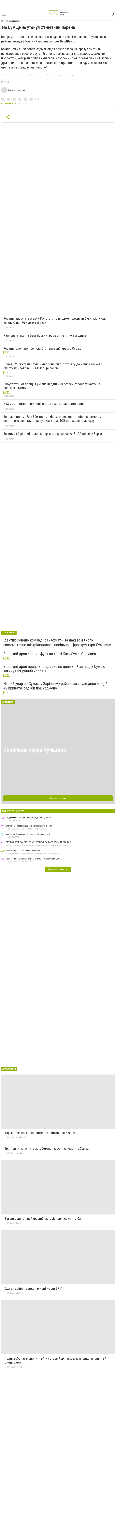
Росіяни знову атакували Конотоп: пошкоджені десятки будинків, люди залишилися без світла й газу (55, 320)
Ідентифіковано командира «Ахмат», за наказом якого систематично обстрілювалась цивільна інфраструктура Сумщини (57, 642)
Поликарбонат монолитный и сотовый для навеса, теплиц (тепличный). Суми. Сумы (57, 1360)
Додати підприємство (58, 869)
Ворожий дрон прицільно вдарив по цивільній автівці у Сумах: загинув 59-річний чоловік (54, 668)
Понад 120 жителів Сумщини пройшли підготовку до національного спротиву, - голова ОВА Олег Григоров (52, 366)
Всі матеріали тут (58, 798)
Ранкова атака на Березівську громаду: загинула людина (44, 335)
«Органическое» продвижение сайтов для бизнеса (41, 1133)
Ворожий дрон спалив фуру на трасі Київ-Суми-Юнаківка (49, 654)
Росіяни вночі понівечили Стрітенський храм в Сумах (42, 348)
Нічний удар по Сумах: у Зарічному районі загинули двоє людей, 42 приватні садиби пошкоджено (55, 685)
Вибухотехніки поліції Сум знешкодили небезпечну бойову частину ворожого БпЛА (51, 386)
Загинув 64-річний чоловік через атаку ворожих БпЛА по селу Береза (53, 434)
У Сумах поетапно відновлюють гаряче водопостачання (44, 404)
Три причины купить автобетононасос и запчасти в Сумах (47, 1149)
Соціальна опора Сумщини (34, 749)
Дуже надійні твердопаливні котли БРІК (33, 1288)
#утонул (5, 82)
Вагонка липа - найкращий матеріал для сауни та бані (44, 1219)
